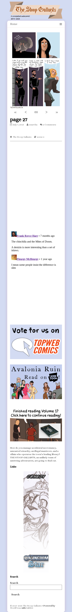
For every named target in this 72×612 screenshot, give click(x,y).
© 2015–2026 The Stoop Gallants (26, 605)
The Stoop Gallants (22, 137)
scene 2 (40, 137)
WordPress (15, 608)
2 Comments (49, 124)
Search (14, 582)
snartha (33, 124)
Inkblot (29, 608)
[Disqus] (36, 186)
